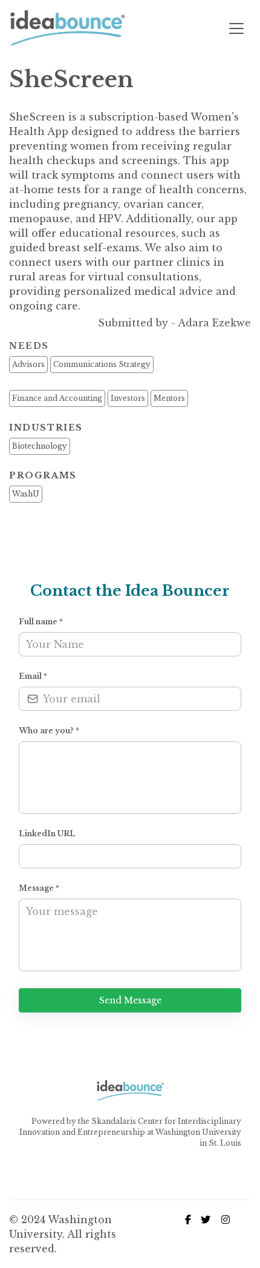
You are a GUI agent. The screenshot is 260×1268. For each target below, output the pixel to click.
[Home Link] (67, 28)
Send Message (130, 1000)
